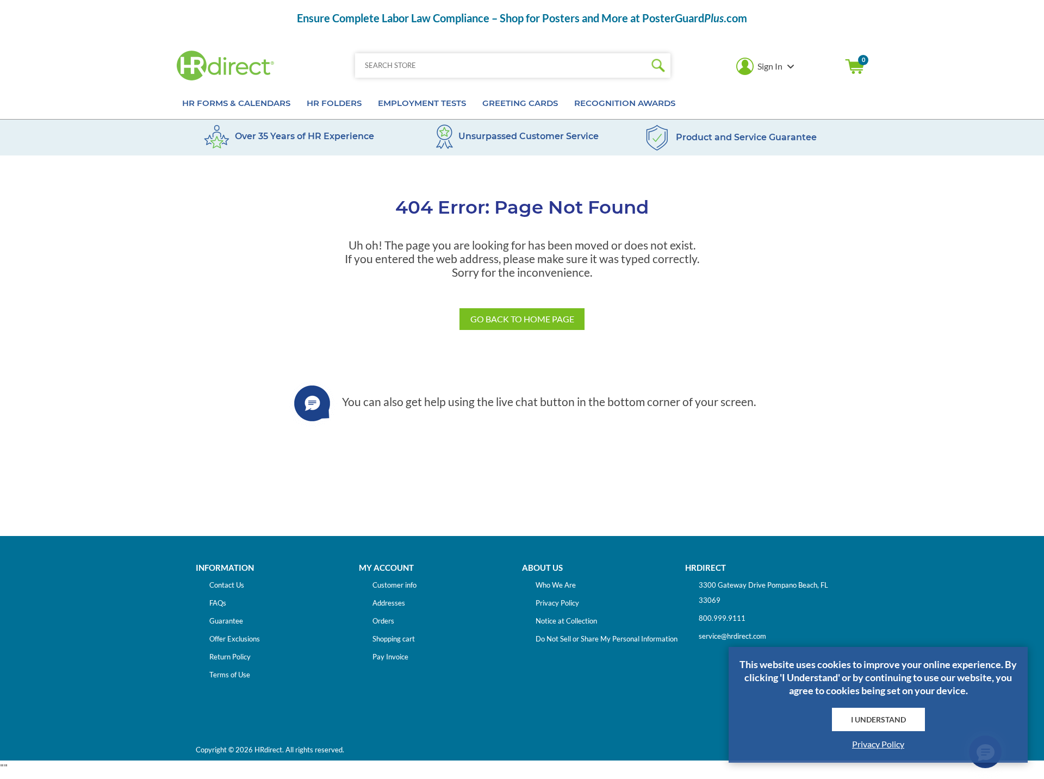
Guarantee (226, 620)
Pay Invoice (390, 656)
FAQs (217, 603)
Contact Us (226, 585)
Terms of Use (229, 674)
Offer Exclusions (234, 638)
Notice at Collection (566, 620)
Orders (383, 620)
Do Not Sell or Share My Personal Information (607, 638)
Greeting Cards (520, 103)
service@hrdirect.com (732, 636)
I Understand (878, 719)
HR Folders (334, 103)
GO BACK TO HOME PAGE (522, 319)
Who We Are (556, 585)
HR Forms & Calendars (236, 103)
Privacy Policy (557, 603)
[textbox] (500, 65)
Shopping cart (855, 66)
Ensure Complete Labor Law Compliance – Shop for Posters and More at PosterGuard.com (522, 17)
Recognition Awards (624, 103)
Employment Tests (422, 103)
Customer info (394, 585)
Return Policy (230, 656)
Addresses (388, 603)
